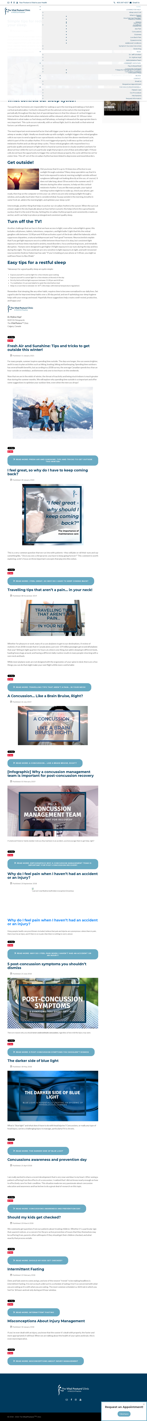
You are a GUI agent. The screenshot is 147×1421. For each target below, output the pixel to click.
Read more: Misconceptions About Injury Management (46, 1361)
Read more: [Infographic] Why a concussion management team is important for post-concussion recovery (53, 864)
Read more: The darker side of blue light (39, 1151)
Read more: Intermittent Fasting (34, 1312)
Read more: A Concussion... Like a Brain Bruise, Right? (46, 763)
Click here (124, 1414)
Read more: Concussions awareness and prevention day (47, 1209)
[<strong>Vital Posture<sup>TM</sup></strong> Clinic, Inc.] (17, 10)
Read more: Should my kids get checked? (38, 1260)
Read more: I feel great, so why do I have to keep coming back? (51, 581)
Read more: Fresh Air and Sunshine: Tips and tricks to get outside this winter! (53, 460)
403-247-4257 (123, 2)
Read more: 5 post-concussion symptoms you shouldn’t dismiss (52, 1052)
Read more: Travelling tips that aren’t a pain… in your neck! (50, 687)
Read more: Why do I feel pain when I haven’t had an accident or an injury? (53, 954)
